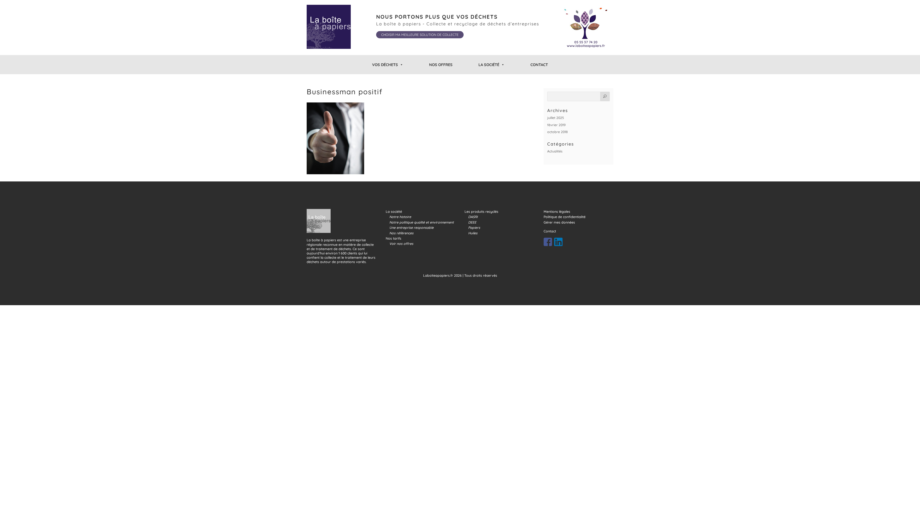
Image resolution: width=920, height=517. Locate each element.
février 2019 (556, 125)
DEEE (472, 222)
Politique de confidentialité (565, 217)
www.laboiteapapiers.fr (586, 46)
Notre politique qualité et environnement (421, 222)
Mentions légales (557, 211)
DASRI (473, 217)
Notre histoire (400, 217)
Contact (539, 64)
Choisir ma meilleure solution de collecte (420, 35)
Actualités (555, 151)
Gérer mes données (559, 222)
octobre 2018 (557, 132)
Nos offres (441, 64)
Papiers (474, 227)
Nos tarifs (393, 238)
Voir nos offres (401, 244)
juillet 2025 (555, 118)
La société (394, 211)
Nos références (401, 233)
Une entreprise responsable (411, 227)
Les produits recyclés (481, 211)
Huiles (472, 233)
